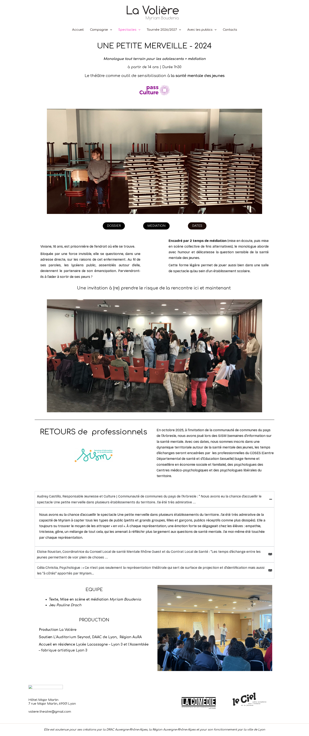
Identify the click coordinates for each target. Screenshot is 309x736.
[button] (110, 29)
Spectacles (127, 30)
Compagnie (99, 30)
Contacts (230, 30)
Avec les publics (200, 30)
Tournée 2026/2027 (162, 30)
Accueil (78, 30)
